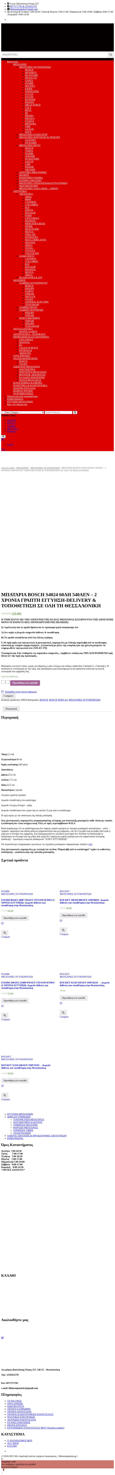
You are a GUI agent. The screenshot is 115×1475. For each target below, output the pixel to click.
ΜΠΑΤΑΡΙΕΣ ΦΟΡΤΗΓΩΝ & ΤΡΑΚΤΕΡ (39, 137)
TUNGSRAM (32, 304)
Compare (8, 696)
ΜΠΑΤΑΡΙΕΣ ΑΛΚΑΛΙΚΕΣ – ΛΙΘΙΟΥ (38, 188)
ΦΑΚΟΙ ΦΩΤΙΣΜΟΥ (29, 318)
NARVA (29, 291)
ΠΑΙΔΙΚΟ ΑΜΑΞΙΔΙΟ (30, 180)
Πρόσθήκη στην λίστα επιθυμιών (21, 692)
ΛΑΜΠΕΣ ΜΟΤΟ (28, 307)
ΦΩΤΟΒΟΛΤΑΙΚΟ (28, 186)
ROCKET (30, 86)
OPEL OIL (30, 234)
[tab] (11, 708)
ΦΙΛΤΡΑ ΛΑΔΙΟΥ (28, 331)
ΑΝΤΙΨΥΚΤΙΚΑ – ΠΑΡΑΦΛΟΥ (29, 334)
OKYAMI (30, 169)
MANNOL (30, 221)
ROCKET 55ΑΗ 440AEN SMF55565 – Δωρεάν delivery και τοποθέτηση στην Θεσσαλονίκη (25, 1066)
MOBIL (29, 226)
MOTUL (29, 231)
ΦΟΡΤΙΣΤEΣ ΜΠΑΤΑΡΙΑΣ (32, 372)
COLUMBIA (31, 204)
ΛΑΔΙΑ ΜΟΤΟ (26, 256)
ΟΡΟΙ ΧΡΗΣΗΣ (15, 1403)
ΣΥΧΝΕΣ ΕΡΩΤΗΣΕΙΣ (18, 1422)
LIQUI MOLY (32, 218)
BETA (28, 110)
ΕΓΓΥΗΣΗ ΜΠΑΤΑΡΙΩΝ (20, 401)
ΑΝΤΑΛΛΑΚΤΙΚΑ (23, 329)
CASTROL (30, 202)
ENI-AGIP (30, 213)
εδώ (90, 844)
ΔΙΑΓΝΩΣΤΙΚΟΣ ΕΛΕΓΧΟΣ (27, 1122)
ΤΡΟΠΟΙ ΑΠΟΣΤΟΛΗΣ (19, 1411)
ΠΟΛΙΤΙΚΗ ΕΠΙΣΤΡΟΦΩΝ (21, 1417)
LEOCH (29, 161)
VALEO (29, 299)
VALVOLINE (32, 253)
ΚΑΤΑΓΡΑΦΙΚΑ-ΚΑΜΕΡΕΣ (27, 383)
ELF (27, 207)
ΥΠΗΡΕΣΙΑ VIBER (23, 1130)
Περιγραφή (11, 708)
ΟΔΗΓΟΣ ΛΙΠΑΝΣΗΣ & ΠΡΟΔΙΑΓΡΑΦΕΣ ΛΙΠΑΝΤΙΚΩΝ (36, 1135)
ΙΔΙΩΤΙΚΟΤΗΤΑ (15, 1406)
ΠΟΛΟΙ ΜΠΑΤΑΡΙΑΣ (30, 380)
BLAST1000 (31, 75)
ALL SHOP (13, 1443)
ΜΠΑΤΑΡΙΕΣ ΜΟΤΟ (29, 145)
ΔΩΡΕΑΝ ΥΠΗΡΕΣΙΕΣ (19, 1117)
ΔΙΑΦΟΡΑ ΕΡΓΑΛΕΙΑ (24, 388)
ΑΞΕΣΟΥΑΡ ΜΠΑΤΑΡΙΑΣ (26, 366)
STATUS (29, 121)
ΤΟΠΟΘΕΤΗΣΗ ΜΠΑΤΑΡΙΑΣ (28, 1119)
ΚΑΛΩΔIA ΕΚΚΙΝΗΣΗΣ (32, 377)
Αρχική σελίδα (8, 468)
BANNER (30, 99)
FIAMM (29, 83)
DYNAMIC (31, 142)
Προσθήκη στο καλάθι (25, 683)
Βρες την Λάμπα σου (17, 404)
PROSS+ (29, 115)
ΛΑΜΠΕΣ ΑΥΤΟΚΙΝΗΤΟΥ (33, 283)
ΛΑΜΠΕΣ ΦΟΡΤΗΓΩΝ (31, 310)
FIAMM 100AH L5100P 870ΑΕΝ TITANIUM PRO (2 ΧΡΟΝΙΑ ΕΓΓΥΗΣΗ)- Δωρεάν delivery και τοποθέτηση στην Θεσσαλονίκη (27, 985)
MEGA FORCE (33, 105)
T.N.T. (28, 107)
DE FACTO (31, 78)
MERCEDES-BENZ (35, 223)
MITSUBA (30, 123)
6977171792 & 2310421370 (23, 6)
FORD (28, 215)
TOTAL (29, 248)
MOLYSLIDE (32, 229)
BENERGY (31, 72)
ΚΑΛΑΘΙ (12, 1446)
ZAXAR (29, 129)
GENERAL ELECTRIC (37, 302)
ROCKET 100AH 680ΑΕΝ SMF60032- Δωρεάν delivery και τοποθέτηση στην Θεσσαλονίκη (84, 901)
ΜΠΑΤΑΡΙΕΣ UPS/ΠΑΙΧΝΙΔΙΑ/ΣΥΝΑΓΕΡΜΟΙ (43, 183)
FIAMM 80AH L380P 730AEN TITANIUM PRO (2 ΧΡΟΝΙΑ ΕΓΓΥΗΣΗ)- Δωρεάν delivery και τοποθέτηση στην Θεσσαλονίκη (28, 903)
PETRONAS (31, 237)
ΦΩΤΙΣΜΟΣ (19, 280)
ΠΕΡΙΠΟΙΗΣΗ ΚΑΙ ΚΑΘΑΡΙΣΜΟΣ (31, 337)
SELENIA (30, 242)
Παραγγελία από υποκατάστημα (22, 396)
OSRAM (29, 293)
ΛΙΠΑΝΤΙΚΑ (20, 191)
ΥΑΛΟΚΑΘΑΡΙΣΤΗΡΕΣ (25, 358)
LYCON (29, 96)
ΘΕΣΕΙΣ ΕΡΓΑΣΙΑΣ (17, 1425)
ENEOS (29, 210)
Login (10, 444)
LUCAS (29, 94)
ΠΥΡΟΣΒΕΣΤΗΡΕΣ (23, 393)
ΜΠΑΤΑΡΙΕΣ (20, 64)
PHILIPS (29, 288)
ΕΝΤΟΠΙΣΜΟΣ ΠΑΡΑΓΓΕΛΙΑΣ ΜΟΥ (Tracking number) (35, 1428)
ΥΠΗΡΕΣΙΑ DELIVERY (25, 1125)
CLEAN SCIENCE (28, 347)
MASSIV (29, 102)
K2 (20, 345)
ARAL (28, 196)
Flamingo (11, 431)
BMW (28, 199)
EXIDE (28, 88)
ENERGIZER (32, 91)
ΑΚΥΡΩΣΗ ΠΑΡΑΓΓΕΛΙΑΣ (21, 1419)
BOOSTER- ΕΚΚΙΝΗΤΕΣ (32, 374)
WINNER (30, 156)
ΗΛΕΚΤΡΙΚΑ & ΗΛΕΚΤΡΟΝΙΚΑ (30, 385)
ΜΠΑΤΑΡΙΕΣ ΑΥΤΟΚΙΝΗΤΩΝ (35, 67)
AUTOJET (30, 140)
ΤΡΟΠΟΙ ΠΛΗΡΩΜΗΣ (19, 1409)
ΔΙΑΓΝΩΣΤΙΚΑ (27, 369)
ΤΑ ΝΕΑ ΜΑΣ (14, 1401)
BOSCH (29, 70)
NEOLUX (30, 296)
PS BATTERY (32, 159)
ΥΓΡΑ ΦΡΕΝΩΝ (21, 356)
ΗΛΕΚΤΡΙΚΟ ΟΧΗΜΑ (31, 177)
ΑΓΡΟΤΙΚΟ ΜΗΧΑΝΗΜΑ (33, 172)
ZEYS (28, 132)
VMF (27, 126)
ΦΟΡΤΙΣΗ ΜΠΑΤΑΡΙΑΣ (25, 1127)
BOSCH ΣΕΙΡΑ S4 (58, 700)
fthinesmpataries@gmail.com (24, 9)
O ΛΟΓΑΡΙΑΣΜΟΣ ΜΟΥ (19, 1440)
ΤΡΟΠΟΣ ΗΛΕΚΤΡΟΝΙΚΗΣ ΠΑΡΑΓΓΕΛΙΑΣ (30, 1414)
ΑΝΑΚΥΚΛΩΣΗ (22, 1133)
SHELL (29, 245)
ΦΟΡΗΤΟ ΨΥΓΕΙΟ (23, 391)
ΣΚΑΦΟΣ (24, 175)
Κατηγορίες (12, 61)
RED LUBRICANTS (35, 240)
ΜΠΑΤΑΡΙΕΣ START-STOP (33, 134)
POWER (29, 167)
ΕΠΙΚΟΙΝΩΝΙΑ (15, 399)
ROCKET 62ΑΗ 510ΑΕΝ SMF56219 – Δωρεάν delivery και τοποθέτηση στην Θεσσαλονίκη (85, 984)
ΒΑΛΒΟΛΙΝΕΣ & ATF (30, 277)
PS (26, 113)
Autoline (11, 426)
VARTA (29, 80)
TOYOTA (30, 250)
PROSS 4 (29, 118)
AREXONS (25, 353)
